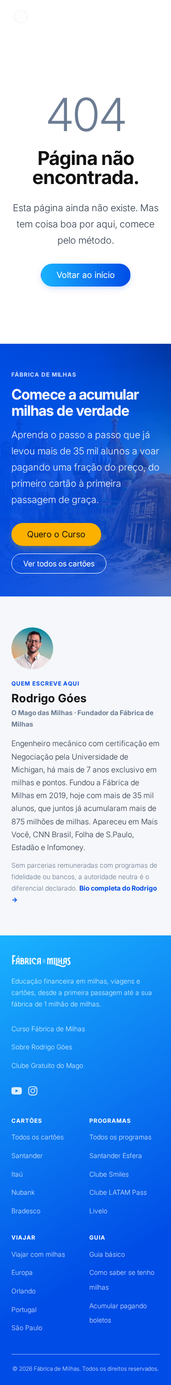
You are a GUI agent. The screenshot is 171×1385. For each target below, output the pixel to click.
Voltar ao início (86, 275)
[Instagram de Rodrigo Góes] (33, 1091)
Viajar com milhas (38, 1254)
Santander (27, 1155)
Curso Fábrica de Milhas (48, 1029)
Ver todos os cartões (59, 563)
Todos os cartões (37, 1137)
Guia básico (107, 1254)
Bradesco (25, 1211)
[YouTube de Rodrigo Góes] (16, 1091)
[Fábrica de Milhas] (55, 17)
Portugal (24, 1309)
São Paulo (26, 1327)
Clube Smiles (109, 1174)
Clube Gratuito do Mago (47, 1065)
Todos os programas (120, 1137)
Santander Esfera (115, 1155)
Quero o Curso (56, 534)
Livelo (98, 1211)
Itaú (17, 1174)
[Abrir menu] (152, 17)
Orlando (23, 1291)
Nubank (23, 1192)
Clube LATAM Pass (118, 1192)
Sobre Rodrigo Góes (41, 1047)
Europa (22, 1272)
